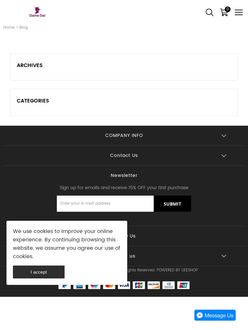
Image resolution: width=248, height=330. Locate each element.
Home (9, 27)
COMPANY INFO (124, 135)
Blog (23, 27)
